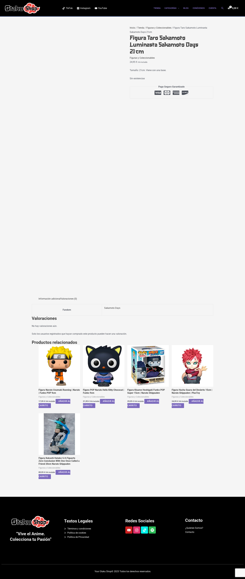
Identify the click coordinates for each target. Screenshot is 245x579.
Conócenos (199, 8)
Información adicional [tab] (50, 298)
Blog (186, 8)
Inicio (132, 27)
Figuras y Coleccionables (158, 27)
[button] (178, 8)
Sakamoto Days (112, 308)
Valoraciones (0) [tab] (69, 298)
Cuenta (212, 8)
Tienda (157, 8)
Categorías (170, 8)
